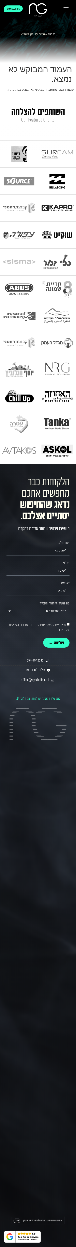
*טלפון (65, 563)
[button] (66, 8)
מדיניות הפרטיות (18, 624)
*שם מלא (64, 543)
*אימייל (65, 583)
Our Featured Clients (38, 119)
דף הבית (51, 34)
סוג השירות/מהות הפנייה (55, 603)
